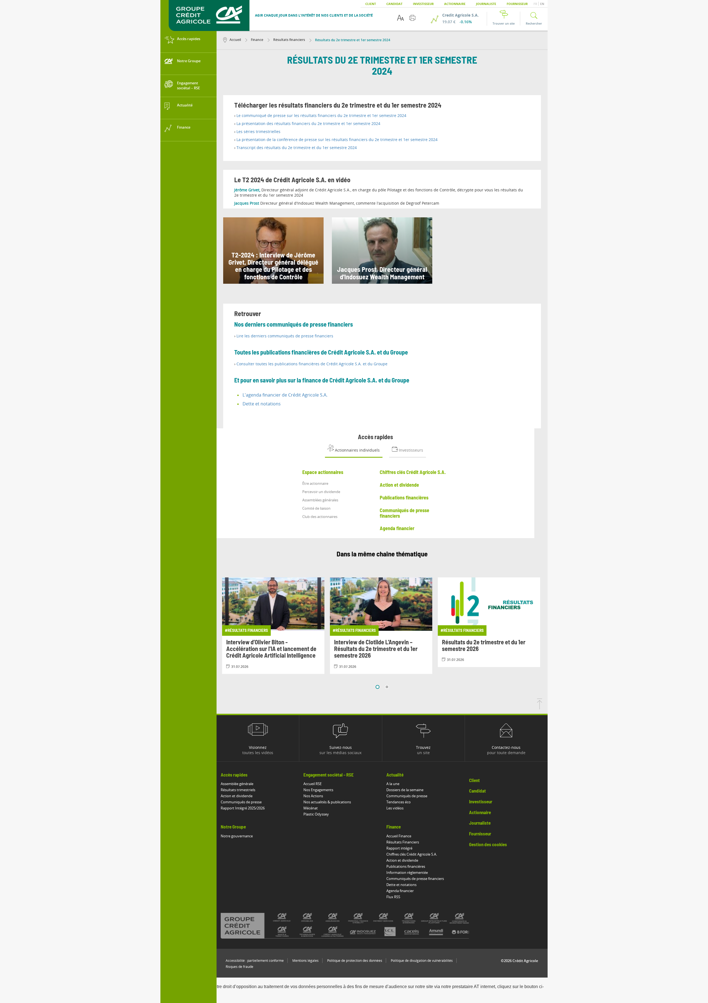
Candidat (394, 4)
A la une (392, 783)
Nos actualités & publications (327, 801)
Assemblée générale (237, 783)
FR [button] (535, 4)
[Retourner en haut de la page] (539, 708)
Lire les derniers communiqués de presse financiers (284, 335)
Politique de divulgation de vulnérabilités (422, 960)
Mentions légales (305, 960)
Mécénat (310, 808)
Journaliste (486, 4)
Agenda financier (400, 890)
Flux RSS (393, 896)
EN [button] (542, 4)
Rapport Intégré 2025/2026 (243, 808)
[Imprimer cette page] (412, 18)
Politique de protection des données (354, 960)
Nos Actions (313, 795)
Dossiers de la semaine (404, 789)
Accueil (235, 39)
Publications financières (405, 866)
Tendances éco (398, 801)
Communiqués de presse (241, 801)
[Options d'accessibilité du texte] (400, 18)
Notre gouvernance (237, 835)
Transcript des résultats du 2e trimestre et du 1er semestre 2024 (296, 147)
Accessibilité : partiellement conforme (255, 960)
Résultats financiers (288, 39)
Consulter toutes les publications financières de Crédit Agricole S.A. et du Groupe (311, 363)
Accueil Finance (398, 835)
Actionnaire (454, 4)
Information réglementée (407, 872)
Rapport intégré (399, 848)
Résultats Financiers (402, 842)
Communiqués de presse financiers (415, 878)
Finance (256, 39)
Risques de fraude (239, 966)
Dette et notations (262, 404)
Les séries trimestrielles (258, 131)
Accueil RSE (312, 783)
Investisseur (423, 4)
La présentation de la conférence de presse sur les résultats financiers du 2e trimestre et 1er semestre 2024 (337, 139)
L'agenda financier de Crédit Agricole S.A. (285, 395)
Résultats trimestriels (238, 789)
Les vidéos (395, 808)
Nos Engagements (318, 789)
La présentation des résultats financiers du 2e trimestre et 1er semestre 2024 (308, 123)
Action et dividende (237, 795)
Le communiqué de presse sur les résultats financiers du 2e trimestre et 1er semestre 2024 (321, 115)
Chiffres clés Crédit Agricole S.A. (411, 854)
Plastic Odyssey (316, 814)
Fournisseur (517, 4)
